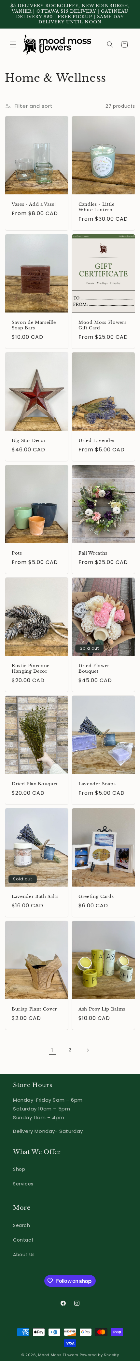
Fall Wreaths (92, 553)
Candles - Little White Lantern (96, 207)
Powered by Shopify (99, 1354)
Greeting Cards (96, 896)
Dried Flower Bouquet (93, 668)
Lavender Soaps (97, 784)
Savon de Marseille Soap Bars (34, 325)
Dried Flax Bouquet (35, 784)
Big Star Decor (29, 440)
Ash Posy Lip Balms (101, 1009)
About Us (24, 1254)
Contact (23, 1240)
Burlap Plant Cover (34, 1009)
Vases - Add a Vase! (34, 204)
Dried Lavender (96, 440)
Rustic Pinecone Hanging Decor (30, 668)
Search (21, 1225)
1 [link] (52, 1050)
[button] (13, 44)
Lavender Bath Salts (35, 896)
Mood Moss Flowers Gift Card (102, 325)
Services (23, 1184)
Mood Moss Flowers (58, 1354)
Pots (17, 553)
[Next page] (87, 1050)
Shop (19, 1169)
